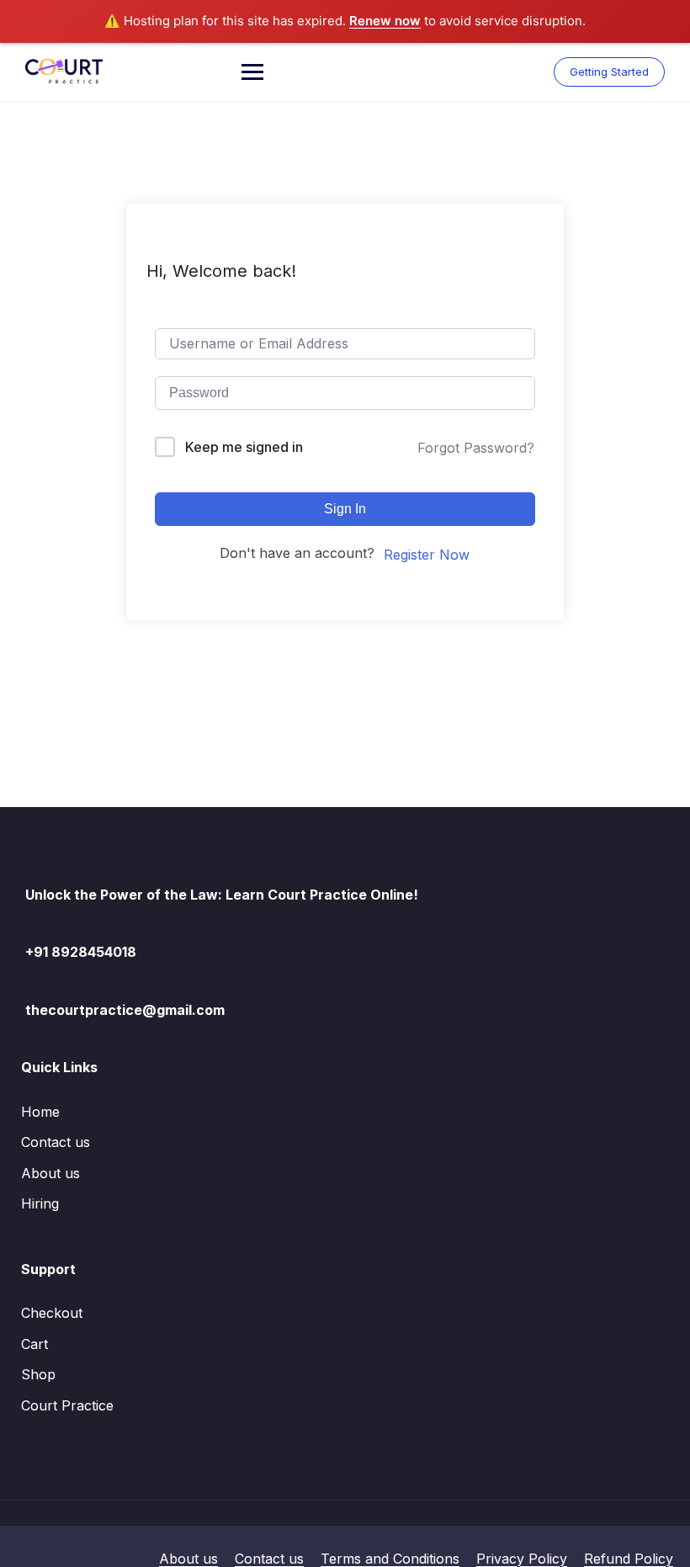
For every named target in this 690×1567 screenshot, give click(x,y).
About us (50, 1173)
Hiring (40, 1203)
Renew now (385, 21)
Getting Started (609, 71)
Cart (34, 1344)
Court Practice (67, 1405)
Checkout (51, 1312)
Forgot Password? (475, 447)
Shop (38, 1374)
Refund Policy (628, 1558)
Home (40, 1111)
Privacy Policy (521, 1558)
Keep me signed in (244, 446)
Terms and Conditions (390, 1558)
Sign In (345, 509)
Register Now (427, 554)
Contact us (55, 1142)
